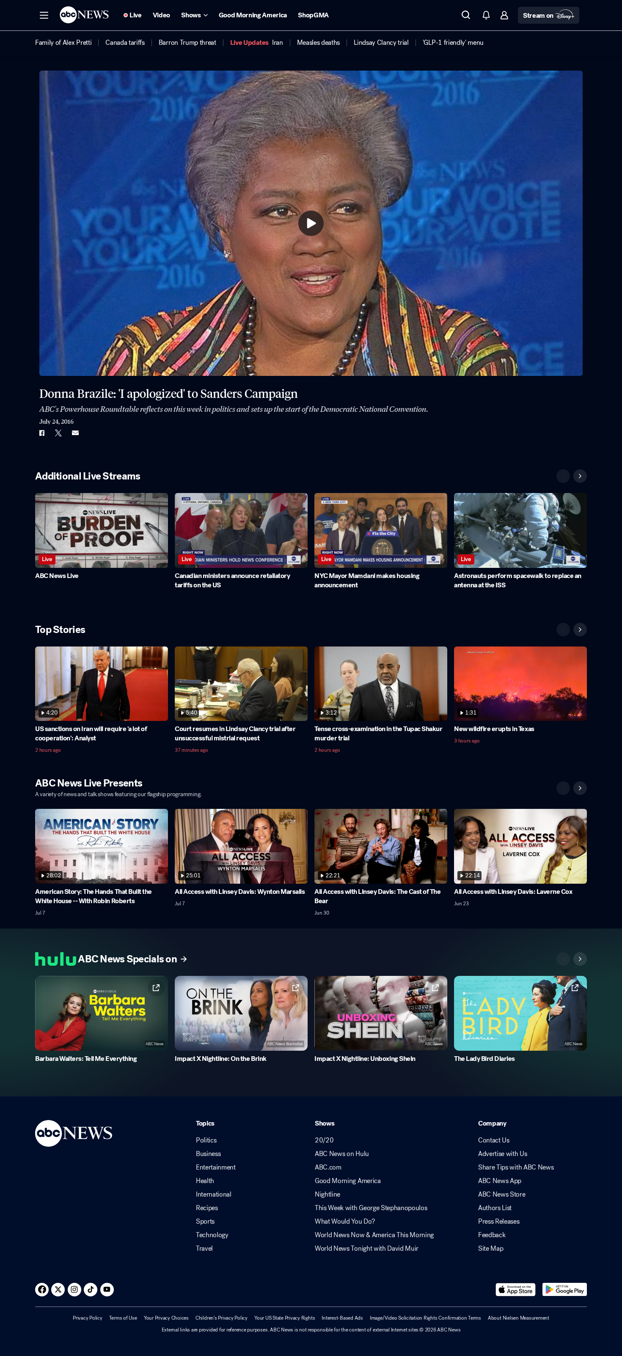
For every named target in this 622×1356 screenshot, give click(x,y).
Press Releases (499, 1221)
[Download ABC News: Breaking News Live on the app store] (515, 1289)
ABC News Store (502, 1194)
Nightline (327, 1194)
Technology (212, 1235)
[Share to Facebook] (41, 433)
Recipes (207, 1208)
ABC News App (499, 1181)
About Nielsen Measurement (518, 1317)
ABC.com (328, 1167)
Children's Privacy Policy (221, 1317)
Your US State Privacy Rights (284, 1317)
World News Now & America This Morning (374, 1235)
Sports (205, 1221)
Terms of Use (123, 1317)
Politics (206, 1140)
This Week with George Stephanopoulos (371, 1208)
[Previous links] (563, 959)
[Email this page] (75, 433)
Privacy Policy (87, 1317)
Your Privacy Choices (166, 1317)
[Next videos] (580, 476)
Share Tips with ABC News (515, 1167)
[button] (44, 15)
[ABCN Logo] (84, 15)
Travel (204, 1248)
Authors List (495, 1208)
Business (208, 1154)
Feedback (491, 1235)
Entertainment (216, 1167)
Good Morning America (348, 1181)
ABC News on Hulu (342, 1154)
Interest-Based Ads (342, 1317)
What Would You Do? (344, 1221)
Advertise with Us (502, 1154)
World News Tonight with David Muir (366, 1248)
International (213, 1194)
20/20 (324, 1140)
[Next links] (580, 959)
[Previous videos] (563, 476)
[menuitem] (63, 42)
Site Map (490, 1248)
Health (205, 1181)
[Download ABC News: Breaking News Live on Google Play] (564, 1289)
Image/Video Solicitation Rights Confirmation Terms (425, 1317)
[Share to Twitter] (58, 433)
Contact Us (493, 1140)
